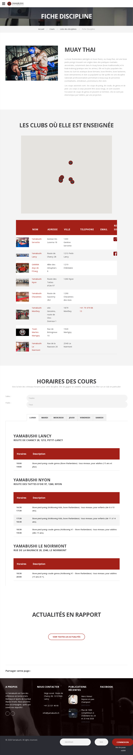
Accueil (41, 29)
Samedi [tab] (100, 417)
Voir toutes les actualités (66, 637)
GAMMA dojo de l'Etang (35, 267)
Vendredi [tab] (85, 417)
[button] (71, 163)
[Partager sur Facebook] (122, 670)
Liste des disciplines (68, 29)
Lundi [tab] (32, 417)
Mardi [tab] (44, 417)
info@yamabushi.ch (51, 713)
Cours (52, 29)
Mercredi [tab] (59, 417)
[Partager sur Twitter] (127, 670)
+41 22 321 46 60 (51, 705)
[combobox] (77, 398)
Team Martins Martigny (36, 332)
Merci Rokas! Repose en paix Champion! (87, 699)
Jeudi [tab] (72, 417)
